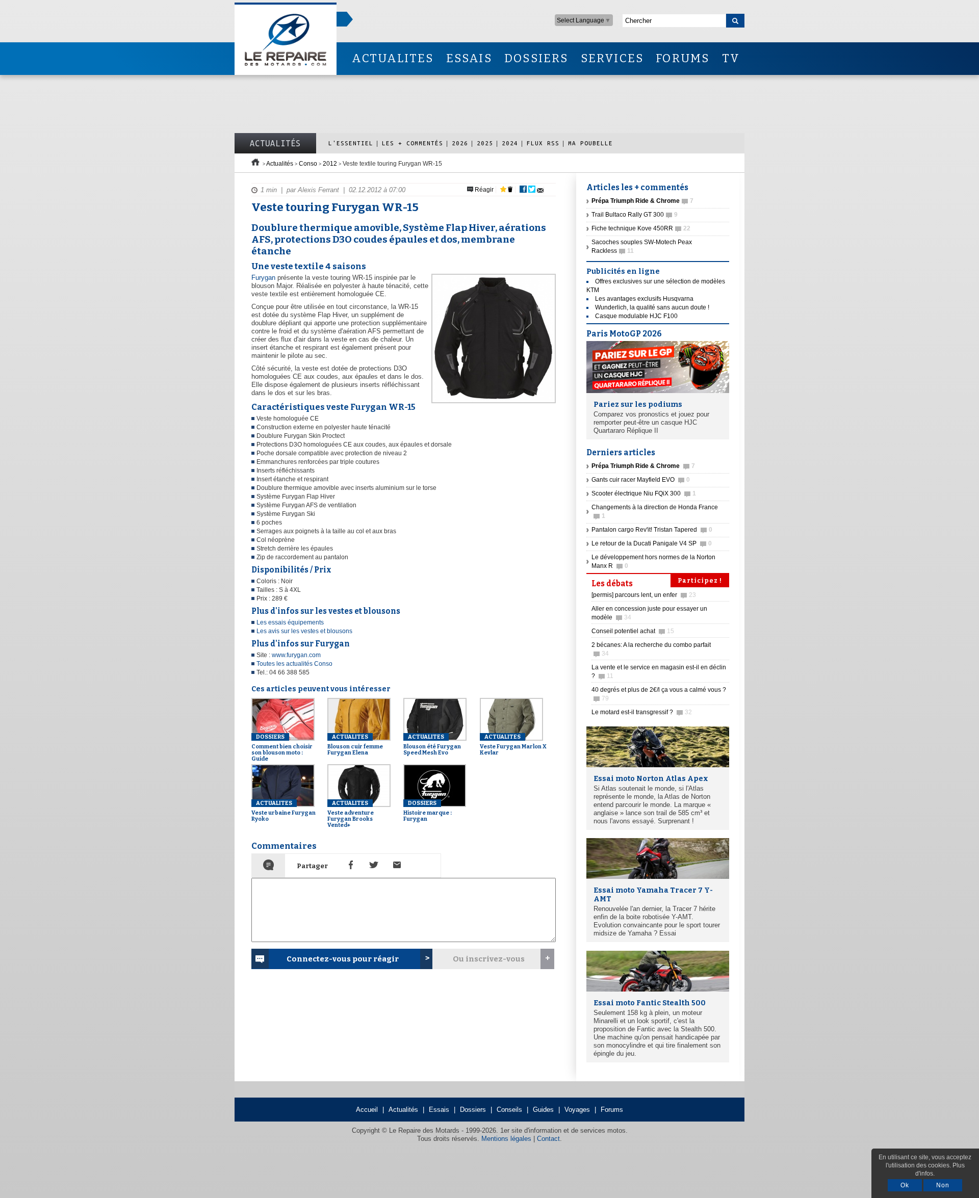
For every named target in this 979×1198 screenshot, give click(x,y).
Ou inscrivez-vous (489, 958)
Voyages (577, 1109)
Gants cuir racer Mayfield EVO (640, 479)
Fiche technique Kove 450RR (640, 228)
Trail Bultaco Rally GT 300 (634, 214)
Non (942, 1185)
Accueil (367, 1109)
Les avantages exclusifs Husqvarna (644, 298)
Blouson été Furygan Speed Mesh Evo (432, 745)
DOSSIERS (536, 58)
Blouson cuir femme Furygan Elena (355, 745)
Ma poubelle (590, 143)
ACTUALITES (392, 58)
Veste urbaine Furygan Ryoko (283, 811)
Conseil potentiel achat (632, 631)
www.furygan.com (296, 655)
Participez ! (700, 580)
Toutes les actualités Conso (294, 663)
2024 (510, 143)
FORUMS (682, 58)
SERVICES (612, 58)
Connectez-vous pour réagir (343, 958)
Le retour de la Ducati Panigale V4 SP (651, 543)
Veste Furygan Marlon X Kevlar (513, 745)
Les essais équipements (290, 622)
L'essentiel (350, 143)
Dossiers (473, 1109)
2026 (460, 143)
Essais (439, 1109)
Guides (543, 1109)
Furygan (263, 277)
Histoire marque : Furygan (427, 811)
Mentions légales (506, 1138)
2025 (485, 143)
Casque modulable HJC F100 (636, 316)
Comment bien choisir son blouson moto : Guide (282, 748)
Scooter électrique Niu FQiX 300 (643, 493)
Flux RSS (543, 143)
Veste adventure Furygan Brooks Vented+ (350, 814)
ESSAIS (469, 58)
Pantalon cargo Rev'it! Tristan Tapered (651, 529)
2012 (330, 163)
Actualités (275, 143)
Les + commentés (412, 143)
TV (731, 58)
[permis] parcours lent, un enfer (643, 594)
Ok (904, 1185)
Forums (612, 1109)
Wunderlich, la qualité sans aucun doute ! (652, 307)
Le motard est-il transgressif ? (641, 712)
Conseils (509, 1109)
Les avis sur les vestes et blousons (304, 631)
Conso (308, 163)
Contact (548, 1138)
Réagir (483, 189)
